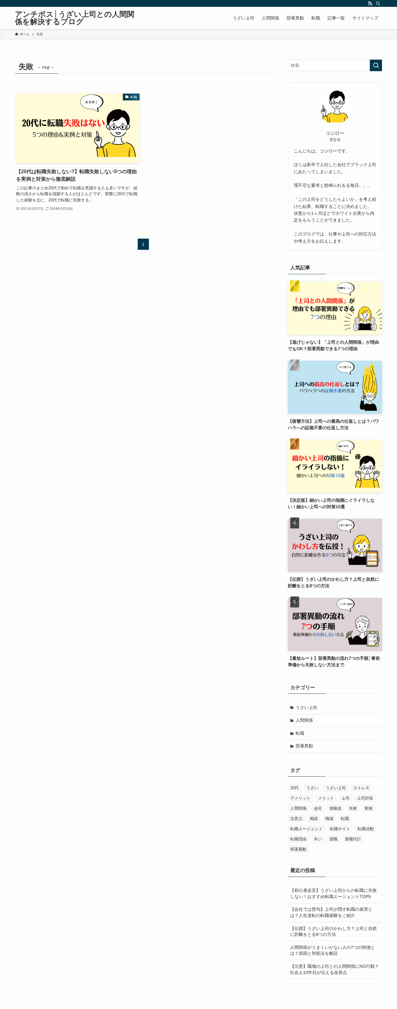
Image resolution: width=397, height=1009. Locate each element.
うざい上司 (306, 707)
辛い (318, 839)
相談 (314, 818)
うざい (312, 788)
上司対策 (365, 798)
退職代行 (353, 839)
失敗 (353, 808)
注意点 (296, 818)
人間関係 (304, 720)
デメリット (300, 798)
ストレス (361, 788)
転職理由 (298, 839)
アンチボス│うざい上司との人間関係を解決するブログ (74, 18)
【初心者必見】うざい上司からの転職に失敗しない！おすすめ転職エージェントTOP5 (333, 893)
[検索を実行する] (376, 65)
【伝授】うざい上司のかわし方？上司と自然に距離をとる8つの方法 (333, 931)
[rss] (370, 3)
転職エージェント (306, 828)
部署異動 (304, 745)
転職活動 (366, 828)
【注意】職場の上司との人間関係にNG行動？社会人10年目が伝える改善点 (334, 969)
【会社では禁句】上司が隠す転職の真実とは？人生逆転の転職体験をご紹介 (331, 912)
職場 (329, 818)
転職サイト (340, 828)
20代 (294, 788)
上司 (345, 798)
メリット (326, 798)
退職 (333, 839)
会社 (318, 808)
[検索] (378, 3)
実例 (368, 808)
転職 (300, 733)
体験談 (335, 808)
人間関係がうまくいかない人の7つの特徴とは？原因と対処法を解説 (332, 950)
